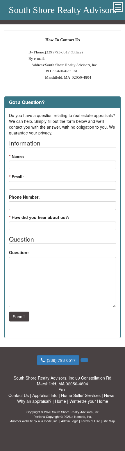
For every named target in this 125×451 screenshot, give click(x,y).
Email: (16, 176)
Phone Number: (24, 197)
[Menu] (118, 7)
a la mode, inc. (48, 420)
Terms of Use (90, 420)
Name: (16, 156)
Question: (19, 252)
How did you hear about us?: (39, 217)
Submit (19, 316)
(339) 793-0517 (61, 360)
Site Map (109, 420)
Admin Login (69, 420)
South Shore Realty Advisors (62, 10)
